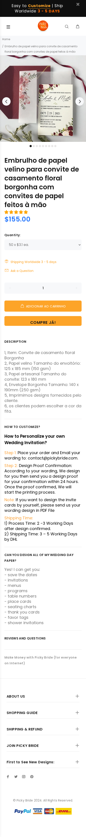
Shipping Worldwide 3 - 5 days (33, 262)
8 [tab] (52, 146)
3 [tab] (37, 146)
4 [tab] (40, 146)
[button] (16, 212)
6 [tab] (46, 146)
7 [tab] (49, 146)
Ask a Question (22, 271)
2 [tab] (34, 146)
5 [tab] (43, 146)
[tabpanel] (43, 98)
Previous (6, 101)
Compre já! (43, 322)
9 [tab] (55, 146)
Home (6, 39)
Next (79, 101)
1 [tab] (31, 146)
